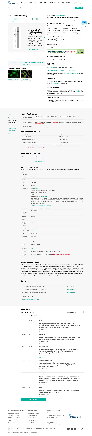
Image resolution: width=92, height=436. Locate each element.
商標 (47, 428)
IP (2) (33, 312)
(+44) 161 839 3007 (32, 420)
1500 (32, 230)
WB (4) (26, 312)
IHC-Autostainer (25, 19)
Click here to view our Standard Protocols (30, 299)
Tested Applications (12, 117)
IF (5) (30, 312)
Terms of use (29, 428)
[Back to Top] (88, 432)
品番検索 (78, 91)
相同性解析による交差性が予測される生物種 (41, 205)
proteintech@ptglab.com (14, 422)
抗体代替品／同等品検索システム (71, 73)
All (15, 19)
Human (22, 315)
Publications (69, 25)
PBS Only (62, 39)
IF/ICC (13, 21)
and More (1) (58, 32)
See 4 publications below (39, 156)
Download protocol (71, 286)
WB (18, 19)
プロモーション (60, 2)
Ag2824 (36, 188)
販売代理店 (56, 83)
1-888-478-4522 (12, 420)
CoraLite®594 (63, 47)
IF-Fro (39, 19)
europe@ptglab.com (32, 422)
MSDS (9, 133)
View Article (41, 331)
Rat (29, 315)
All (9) (22, 312)
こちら (48, 102)
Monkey (33, 315)
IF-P (35, 19)
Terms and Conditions (39, 428)
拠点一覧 (10, 428)
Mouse (26, 315)
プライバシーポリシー (19, 428)
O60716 (32, 248)
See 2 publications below (39, 161)
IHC (31, 19)
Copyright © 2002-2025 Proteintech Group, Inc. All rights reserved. (23, 432)
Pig (36, 315)
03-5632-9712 (50, 422)
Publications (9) (11, 122)
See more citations (33, 399)
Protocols (10, 124)
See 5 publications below (39, 158)
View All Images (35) (34, 49)
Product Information (12, 120)
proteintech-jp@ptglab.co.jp (53, 423)
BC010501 (44, 196)
